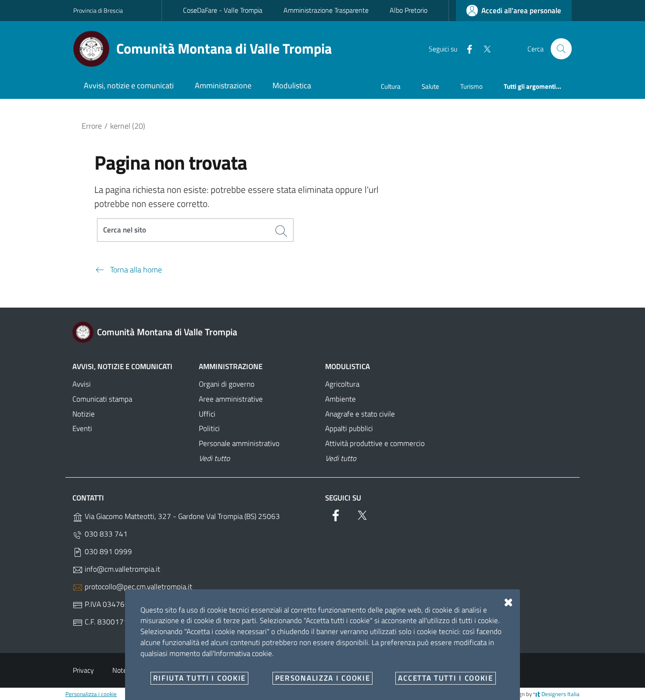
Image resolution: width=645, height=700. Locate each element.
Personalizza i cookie (91, 693)
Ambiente (340, 399)
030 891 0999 (107, 551)
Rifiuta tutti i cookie (199, 678)
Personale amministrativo (239, 443)
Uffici (207, 414)
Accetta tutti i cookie (445, 678)
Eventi (82, 428)
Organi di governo (226, 384)
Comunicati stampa (102, 399)
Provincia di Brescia (98, 10)
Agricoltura (342, 384)
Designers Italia (560, 693)
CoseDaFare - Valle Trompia (222, 10)
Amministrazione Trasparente (326, 10)
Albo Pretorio (408, 10)
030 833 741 (105, 534)
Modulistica (347, 366)
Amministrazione (230, 366)
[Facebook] (466, 48)
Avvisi (81, 384)
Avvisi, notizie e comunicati (122, 366)
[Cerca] (561, 48)
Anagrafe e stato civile (360, 414)
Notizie (83, 414)
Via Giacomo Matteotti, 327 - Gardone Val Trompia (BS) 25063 (181, 516)
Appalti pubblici (349, 428)
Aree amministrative (231, 399)
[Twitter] (483, 48)
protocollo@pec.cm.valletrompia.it (137, 586)
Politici (209, 428)
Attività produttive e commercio (375, 443)
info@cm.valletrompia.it (121, 569)
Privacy (83, 670)
